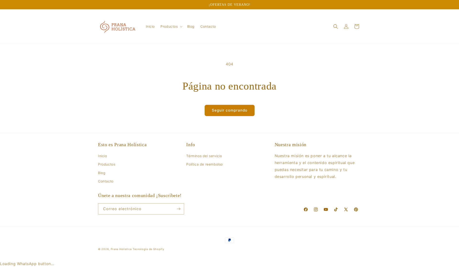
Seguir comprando (229, 110)
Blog (101, 173)
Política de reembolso (204, 164)
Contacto (106, 181)
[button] (171, 26)
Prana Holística (121, 249)
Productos (106, 164)
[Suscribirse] (178, 208)
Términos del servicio (204, 156)
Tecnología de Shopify (148, 249)
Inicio (102, 156)
